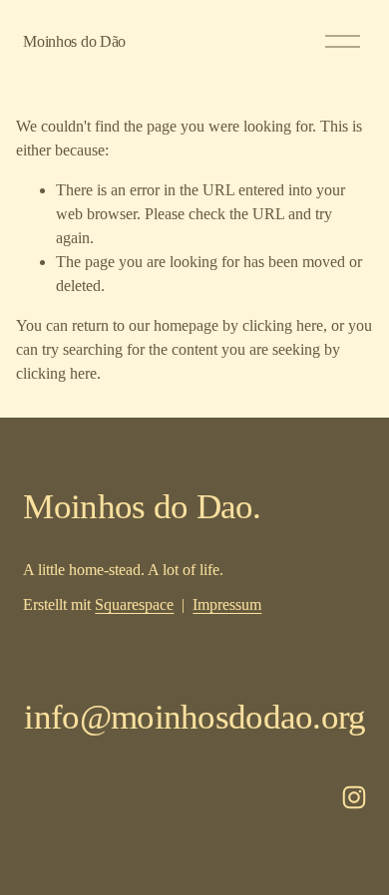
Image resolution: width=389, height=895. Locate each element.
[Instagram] (354, 797)
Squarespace (134, 604)
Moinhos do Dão (74, 41)
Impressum (227, 604)
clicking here (282, 325)
